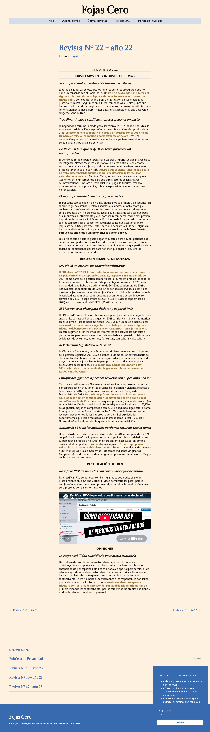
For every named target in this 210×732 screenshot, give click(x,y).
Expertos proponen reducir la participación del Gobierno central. (101, 446)
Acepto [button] (180, 722)
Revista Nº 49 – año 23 (26, 677)
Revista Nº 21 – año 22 (25, 610)
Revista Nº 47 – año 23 (25, 687)
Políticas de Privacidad (26, 658)
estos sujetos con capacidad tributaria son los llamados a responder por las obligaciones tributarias (101, 584)
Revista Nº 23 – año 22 (185, 610)
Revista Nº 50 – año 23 (26, 668)
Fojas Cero (105, 9)
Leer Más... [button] (162, 714)
